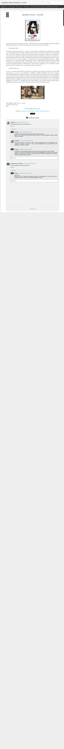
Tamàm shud (34, 6)
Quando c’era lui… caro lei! (32, 15)
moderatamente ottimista (17, 163)
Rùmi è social (41, 6)
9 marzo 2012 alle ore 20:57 (22, 122)
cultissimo (37, 111)
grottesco (47, 111)
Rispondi (12, 126)
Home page (12, 6)
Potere (19, 80)
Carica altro (32, 208)
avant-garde (23, 111)
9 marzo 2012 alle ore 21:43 (25, 132)
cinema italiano (30, 111)
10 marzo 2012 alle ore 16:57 (29, 163)
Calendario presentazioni (52, 6)
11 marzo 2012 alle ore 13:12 (25, 173)
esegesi (42, 111)
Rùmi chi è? (19, 6)
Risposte (14, 129)
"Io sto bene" (26, 6)
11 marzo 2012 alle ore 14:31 (26, 140)
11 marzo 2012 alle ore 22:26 (25, 149)
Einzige (38, 108)
